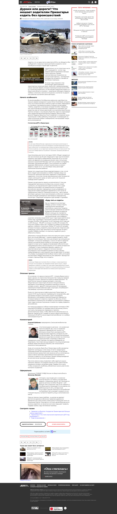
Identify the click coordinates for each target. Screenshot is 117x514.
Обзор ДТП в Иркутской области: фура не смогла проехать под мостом (60, 454)
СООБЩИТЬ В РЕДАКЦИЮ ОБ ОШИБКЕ (39, 486)
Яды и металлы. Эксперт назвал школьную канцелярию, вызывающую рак (86, 47)
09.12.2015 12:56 (23, 6)
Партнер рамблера (44, 508)
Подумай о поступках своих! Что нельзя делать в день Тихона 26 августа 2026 (84, 18)
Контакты (32, 485)
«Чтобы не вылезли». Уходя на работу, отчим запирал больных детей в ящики (84, 12)
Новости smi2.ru (25, 480)
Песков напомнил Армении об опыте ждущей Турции (87, 82)
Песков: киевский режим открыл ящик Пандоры (86, 93)
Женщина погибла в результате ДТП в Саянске (84, 31)
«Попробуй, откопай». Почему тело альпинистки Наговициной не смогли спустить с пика (87, 73)
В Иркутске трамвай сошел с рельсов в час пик (34, 448)
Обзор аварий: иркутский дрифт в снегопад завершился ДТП (60, 448)
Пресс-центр (75, 485)
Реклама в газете (52, 485)
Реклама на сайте (41, 485)
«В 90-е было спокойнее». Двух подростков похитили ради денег (86, 52)
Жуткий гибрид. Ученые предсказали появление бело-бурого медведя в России (87, 63)
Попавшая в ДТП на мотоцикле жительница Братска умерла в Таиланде (84, 37)
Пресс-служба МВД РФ (26, 54)
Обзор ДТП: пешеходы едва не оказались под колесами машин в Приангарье (35, 459)
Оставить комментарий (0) (58, 424)
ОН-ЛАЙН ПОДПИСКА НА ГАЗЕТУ (87, 485)
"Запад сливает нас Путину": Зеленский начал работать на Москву (85, 98)
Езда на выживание (37, 418)
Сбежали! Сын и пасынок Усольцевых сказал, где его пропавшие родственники (87, 68)
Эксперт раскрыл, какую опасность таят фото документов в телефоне (87, 103)
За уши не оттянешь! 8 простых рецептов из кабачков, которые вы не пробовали (87, 58)
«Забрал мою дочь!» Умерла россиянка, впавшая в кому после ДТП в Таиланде (84, 25)
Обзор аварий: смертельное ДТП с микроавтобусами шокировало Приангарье (35, 454)
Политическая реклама (64, 485)
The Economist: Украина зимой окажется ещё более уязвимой (85, 87)
